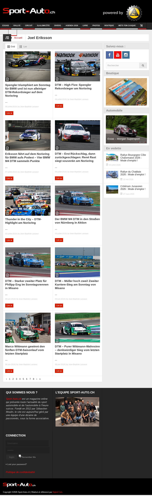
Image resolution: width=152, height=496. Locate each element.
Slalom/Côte (43, 25)
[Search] (143, 65)
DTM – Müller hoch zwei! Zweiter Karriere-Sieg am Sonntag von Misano (77, 284)
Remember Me (29, 457)
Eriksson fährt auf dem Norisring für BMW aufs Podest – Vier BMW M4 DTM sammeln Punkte (27, 157)
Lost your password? (17, 464)
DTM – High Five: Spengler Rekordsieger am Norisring (73, 86)
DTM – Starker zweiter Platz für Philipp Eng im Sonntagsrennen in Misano (27, 284)
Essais (5, 25)
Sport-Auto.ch (13, 398)
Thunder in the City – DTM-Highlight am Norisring (23, 221)
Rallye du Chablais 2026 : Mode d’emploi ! (132, 173)
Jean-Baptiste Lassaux (29, 107)
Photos (96, 25)
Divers (57, 25)
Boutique (109, 25)
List (25, 46)
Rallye (17, 25)
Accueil (18, 37)
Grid (12, 46)
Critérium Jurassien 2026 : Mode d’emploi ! (132, 187)
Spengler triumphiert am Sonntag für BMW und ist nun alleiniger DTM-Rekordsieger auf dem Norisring (27, 90)
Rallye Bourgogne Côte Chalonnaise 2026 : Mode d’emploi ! (133, 158)
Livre (85, 25)
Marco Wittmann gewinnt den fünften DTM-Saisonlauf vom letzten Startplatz (25, 350)
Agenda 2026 (72, 25)
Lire (8, 113)
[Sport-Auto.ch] (29, 11)
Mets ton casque (127, 25)
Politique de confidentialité (20, 472)
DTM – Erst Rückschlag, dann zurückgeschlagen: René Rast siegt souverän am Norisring (75, 157)
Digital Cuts (57, 492)
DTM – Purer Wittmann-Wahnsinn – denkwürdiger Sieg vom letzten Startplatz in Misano (77, 350)
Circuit (28, 25)
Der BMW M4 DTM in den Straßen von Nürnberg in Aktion (77, 220)
